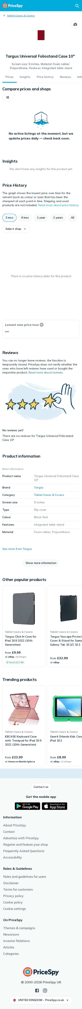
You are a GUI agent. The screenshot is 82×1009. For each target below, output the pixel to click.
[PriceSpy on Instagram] (45, 990)
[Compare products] (75, 24)
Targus (38, 487)
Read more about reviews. (45, 372)
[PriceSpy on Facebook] (37, 990)
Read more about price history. (58, 205)
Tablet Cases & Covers (21, 15)
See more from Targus (17, 549)
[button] (7, 97)
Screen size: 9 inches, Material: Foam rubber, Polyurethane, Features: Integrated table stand (41, 66)
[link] (23, 626)
